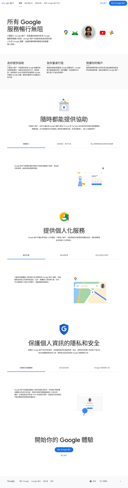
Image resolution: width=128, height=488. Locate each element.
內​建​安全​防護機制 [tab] (26, 368)
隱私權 (45, 481)
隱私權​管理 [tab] (64, 255)
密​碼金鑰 (38, 3)
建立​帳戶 (103, 3)
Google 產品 (36, 481)
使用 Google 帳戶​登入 (52, 3)
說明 (94, 481)
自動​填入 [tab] (26, 144)
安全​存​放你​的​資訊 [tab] (102, 255)
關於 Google (24, 481)
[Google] (11, 481)
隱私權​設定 (28, 3)
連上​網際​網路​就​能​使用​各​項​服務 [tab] (102, 144)
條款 (52, 481)
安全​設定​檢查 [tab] (64, 368)
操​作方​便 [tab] (26, 255)
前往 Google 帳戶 (118, 3)
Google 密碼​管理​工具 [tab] (102, 368)
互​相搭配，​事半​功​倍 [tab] (64, 144)
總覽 (20, 3)
